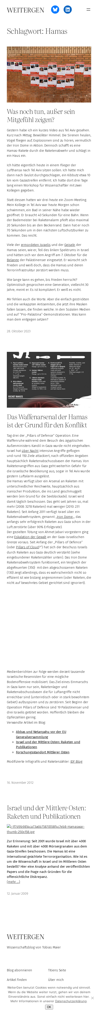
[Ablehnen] (92, 998)
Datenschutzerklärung (71, 1001)
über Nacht (30, 451)
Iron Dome (65, 517)
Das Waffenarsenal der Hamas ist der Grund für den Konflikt (47, 420)
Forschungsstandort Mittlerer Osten (43, 752)
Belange (13, 260)
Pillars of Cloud (27, 547)
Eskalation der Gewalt (30, 537)
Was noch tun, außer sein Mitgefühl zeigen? (41, 115)
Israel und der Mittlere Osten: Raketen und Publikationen (46, 811)
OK (49, 1007)
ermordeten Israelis (36, 245)
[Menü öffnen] (88, 9)
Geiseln (69, 245)
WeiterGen (25, 10)
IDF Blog (76, 761)
